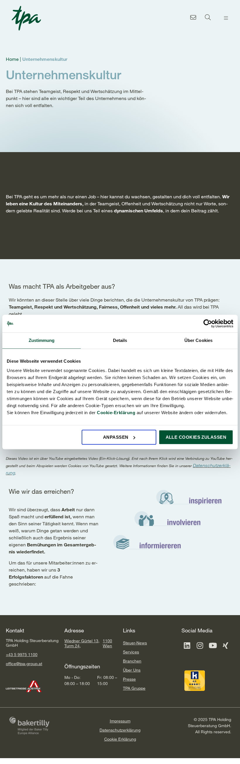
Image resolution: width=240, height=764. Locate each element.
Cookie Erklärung (120, 739)
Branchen (132, 660)
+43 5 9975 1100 (21, 654)
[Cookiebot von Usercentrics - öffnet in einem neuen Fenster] (207, 323)
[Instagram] (200, 645)
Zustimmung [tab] (42, 340)
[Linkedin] (187, 645)
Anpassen (115, 437)
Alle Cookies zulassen (196, 437)
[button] (226, 18)
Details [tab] (120, 340)
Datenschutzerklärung (120, 729)
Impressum (120, 720)
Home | (14, 59)
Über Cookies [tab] (198, 340)
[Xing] (225, 645)
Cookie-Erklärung (116, 412)
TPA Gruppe (134, 688)
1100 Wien (107, 643)
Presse (129, 679)
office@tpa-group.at (24, 663)
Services (131, 651)
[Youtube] (212, 645)
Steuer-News (135, 642)
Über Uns (131, 669)
